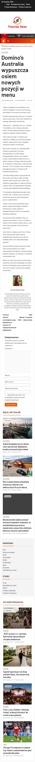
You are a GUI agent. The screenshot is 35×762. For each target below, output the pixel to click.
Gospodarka (4, 52)
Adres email (9, 382)
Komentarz (9, 348)
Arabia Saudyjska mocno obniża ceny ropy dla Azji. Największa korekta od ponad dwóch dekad (16, 447)
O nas (8, 4)
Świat (4, 555)
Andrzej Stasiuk (17, 452)
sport (5, 744)
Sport (4, 565)
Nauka (5, 560)
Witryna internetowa (11, 388)
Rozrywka (6, 568)
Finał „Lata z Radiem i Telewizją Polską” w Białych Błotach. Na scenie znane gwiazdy (16, 712)
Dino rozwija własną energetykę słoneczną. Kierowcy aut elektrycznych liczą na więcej (16, 484)
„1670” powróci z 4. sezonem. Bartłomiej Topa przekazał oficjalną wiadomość (15, 637)
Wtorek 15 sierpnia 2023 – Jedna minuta (25, 317)
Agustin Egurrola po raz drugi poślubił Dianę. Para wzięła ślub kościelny (16, 674)
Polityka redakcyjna (10, 7)
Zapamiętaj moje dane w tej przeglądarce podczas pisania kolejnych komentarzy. (15, 397)
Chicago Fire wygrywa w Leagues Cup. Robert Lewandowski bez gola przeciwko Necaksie (17, 750)
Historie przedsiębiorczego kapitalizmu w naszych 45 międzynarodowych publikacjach (9, 322)
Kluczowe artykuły (9, 552)
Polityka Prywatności (24, 7)
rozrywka (5, 630)
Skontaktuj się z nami (18, 4)
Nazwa (7, 375)
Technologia (7, 562)
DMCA (28, 4)
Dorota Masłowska (8, 100)
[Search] (32, 41)
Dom (4, 550)
